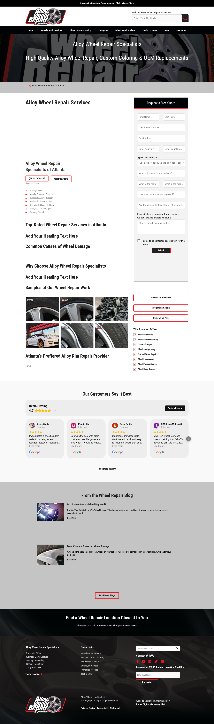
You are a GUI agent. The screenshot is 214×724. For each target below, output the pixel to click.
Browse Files (161, 236)
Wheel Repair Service (91, 539)
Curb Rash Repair (145, 374)
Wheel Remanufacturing (148, 369)
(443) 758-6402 (37, 185)
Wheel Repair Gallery (125, 30)
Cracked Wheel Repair (147, 384)
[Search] (177, 534)
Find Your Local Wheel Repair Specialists (151, 12)
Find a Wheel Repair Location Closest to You (107, 503)
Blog (167, 30)
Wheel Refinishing (145, 365)
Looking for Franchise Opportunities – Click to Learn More (107, 3)
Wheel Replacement (146, 389)
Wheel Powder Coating (147, 394)
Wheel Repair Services (51, 30)
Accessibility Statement (108, 593)
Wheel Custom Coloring (80, 30)
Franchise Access (89, 555)
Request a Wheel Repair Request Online (118, 511)
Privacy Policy (88, 593)
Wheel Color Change (146, 399)
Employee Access (89, 551)
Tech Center (86, 559)
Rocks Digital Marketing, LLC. (150, 590)
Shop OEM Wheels (90, 547)
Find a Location (150, 30)
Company (103, 30)
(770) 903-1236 (33, 553)
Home (30, 30)
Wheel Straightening (146, 379)
